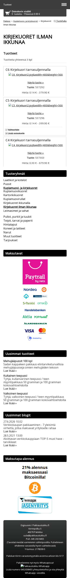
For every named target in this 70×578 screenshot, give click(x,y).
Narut (7, 232)
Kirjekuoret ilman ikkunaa (19, 207)
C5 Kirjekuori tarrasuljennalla (28, 100)
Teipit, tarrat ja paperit (18, 220)
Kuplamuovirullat (14, 199)
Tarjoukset (10, 240)
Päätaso (6, 21)
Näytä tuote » (36, 82)
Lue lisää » (10, 371)
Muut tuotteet (12, 236)
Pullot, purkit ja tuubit (17, 217)
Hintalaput (10, 224)
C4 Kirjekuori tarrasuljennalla (28, 140)
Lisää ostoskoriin (16, 133)
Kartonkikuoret (13, 195)
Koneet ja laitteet (14, 228)
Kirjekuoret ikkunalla (16, 203)
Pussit (7, 184)
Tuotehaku (61, 21)
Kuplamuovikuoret (15, 191)
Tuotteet (7, 4)
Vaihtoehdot (13, 130)
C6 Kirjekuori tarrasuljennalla (28, 69)
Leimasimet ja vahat (16, 211)
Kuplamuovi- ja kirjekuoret (25, 21)
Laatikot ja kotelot (15, 180)
